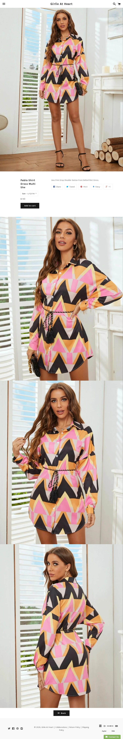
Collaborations (61, 727)
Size (23, 193)
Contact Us (113, 737)
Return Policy (74, 727)
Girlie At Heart (61, 4)
